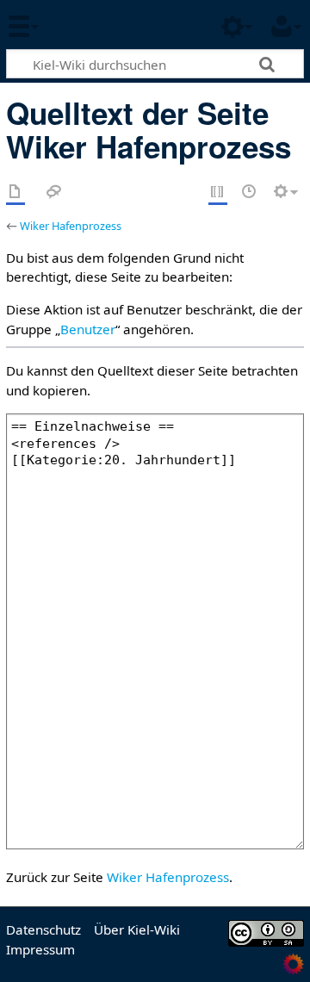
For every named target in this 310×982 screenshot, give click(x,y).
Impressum (40, 949)
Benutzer (87, 329)
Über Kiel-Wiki (137, 929)
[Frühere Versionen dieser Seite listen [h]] (249, 192)
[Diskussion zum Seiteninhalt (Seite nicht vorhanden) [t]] (54, 192)
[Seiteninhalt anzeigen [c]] (15, 192)
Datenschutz (43, 929)
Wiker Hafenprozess (70, 225)
